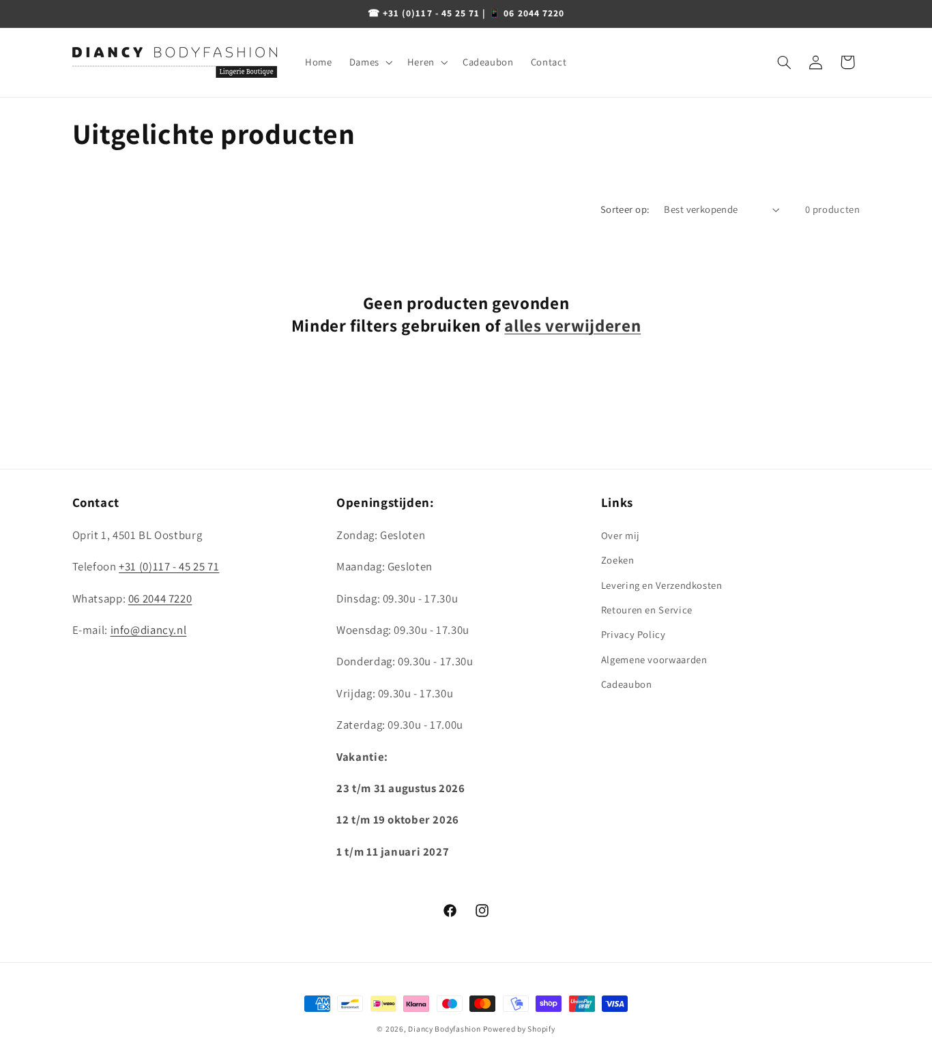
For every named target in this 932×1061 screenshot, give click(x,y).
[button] (369, 62)
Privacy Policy (633, 634)
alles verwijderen (572, 325)
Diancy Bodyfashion (444, 1028)
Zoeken (618, 559)
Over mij (620, 535)
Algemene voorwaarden (654, 659)
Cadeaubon (626, 684)
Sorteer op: (625, 209)
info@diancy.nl (149, 629)
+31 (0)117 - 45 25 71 (169, 566)
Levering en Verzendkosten (662, 585)
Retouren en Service (647, 609)
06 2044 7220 (160, 598)
